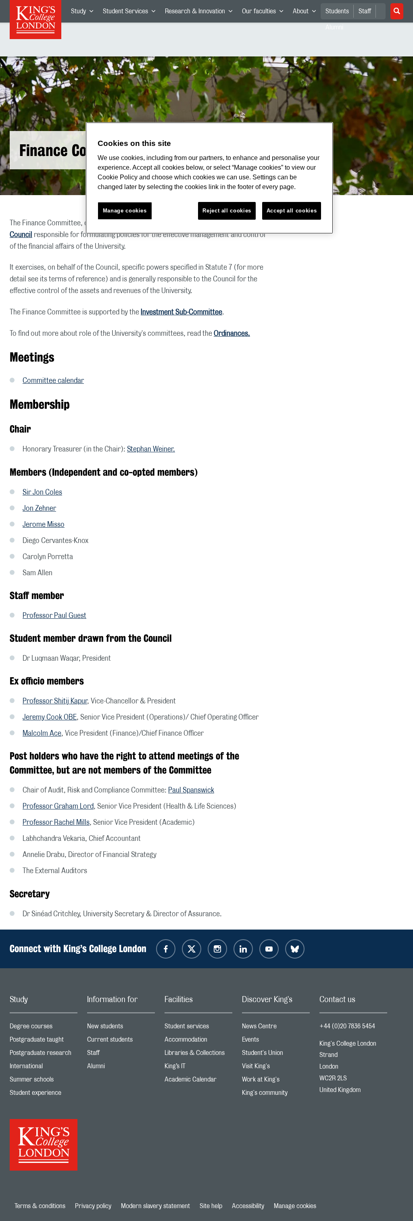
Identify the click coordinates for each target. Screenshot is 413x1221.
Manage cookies (295, 1206)
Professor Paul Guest (54, 616)
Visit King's (276, 1068)
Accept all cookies (292, 211)
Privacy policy (93, 1206)
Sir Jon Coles (42, 492)
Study (84, 13)
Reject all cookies (226, 211)
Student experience (43, 1095)
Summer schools (43, 1081)
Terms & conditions (40, 1206)
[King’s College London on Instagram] (217, 949)
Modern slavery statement (155, 1206)
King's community (276, 1095)
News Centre (276, 1028)
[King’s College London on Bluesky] (295, 949)
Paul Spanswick (191, 790)
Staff (365, 11)
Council (21, 235)
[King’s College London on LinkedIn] (243, 949)
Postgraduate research (43, 1055)
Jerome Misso (44, 524)
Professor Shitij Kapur (55, 701)
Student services (198, 1028)
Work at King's (276, 1081)
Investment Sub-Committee (181, 312)
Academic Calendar (198, 1081)
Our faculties (265, 13)
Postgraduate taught (43, 1041)
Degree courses (43, 1028)
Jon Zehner (39, 508)
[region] (209, 178)
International (43, 1068)
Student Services (131, 13)
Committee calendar (53, 381)
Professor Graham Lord (58, 806)
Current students (121, 1041)
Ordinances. (232, 333)
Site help (211, 1206)
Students (337, 11)
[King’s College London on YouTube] (269, 949)
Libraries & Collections (198, 1055)
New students (121, 1028)
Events (276, 1041)
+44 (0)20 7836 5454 (347, 1026)
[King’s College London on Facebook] (165, 949)
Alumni (121, 1068)
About (307, 13)
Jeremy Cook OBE (50, 717)
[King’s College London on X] (191, 949)
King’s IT (198, 1068)
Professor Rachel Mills (56, 822)
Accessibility (248, 1206)
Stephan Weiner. (151, 449)
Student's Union (276, 1055)
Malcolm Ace (42, 733)
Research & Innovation (201, 13)
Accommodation (198, 1041)
